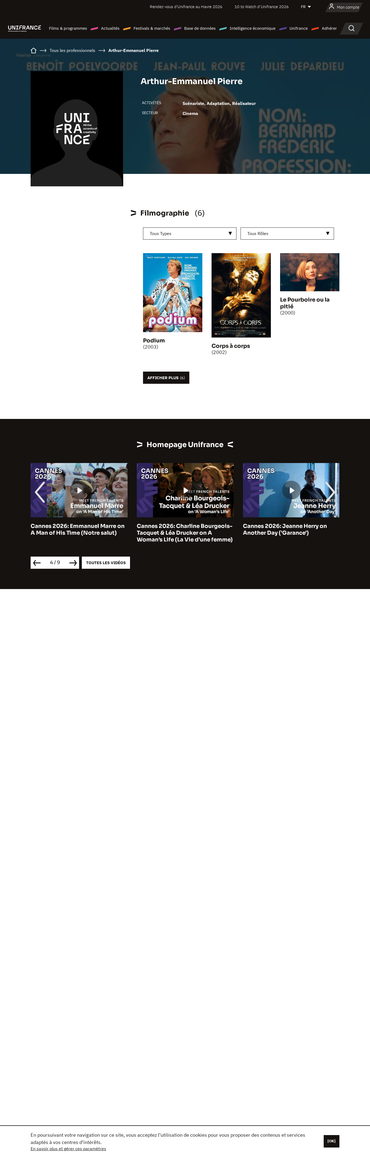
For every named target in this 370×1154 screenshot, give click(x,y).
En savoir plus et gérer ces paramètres (68, 1148)
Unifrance (299, 28)
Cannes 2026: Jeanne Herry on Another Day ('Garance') (187, 529)
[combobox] (189, 233)
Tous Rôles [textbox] (257, 233)
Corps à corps (231, 346)
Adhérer (329, 28)
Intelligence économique (252, 28)
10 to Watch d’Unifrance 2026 (262, 6)
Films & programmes (68, 28)
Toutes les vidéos (106, 562)
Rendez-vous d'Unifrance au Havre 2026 (186, 6)
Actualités (110, 28)
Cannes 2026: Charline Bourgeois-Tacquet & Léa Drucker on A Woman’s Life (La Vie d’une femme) (86, 533)
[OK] (331, 1141)
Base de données (200, 28)
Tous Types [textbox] (160, 233)
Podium (154, 340)
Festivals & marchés (152, 28)
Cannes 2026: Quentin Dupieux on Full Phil (298, 529)
